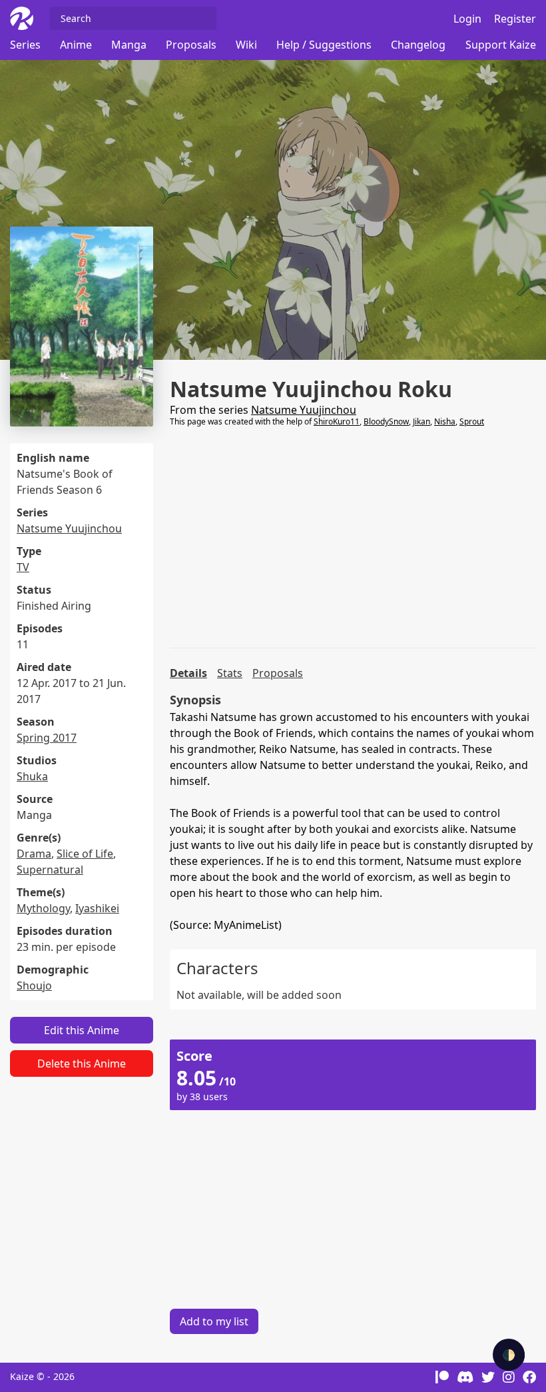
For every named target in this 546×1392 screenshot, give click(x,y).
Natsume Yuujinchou (69, 528)
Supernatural (50, 869)
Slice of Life (85, 853)
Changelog (418, 44)
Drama (34, 853)
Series (25, 44)
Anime (76, 44)
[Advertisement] (353, 537)
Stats (229, 673)
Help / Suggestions (324, 44)
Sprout (471, 421)
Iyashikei (97, 908)
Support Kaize (500, 44)
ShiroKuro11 (337, 421)
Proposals (191, 44)
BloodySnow (386, 421)
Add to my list (214, 1321)
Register (515, 18)
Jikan (421, 421)
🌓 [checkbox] (508, 1354)
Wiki (246, 44)
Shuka (32, 776)
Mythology (43, 908)
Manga (128, 44)
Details (188, 673)
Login (467, 18)
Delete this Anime (81, 1063)
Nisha (444, 421)
